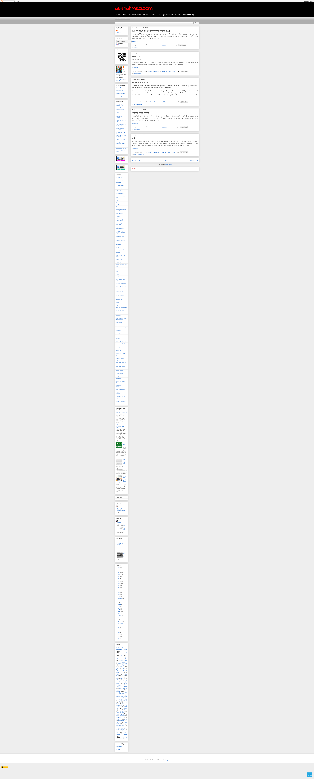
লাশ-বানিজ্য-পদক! (119, 247)
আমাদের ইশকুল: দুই (122, 665)
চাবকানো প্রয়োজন (137, 73)
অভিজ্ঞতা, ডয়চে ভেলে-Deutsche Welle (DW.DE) (120, 426)
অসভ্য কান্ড (121, 658)
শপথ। (117, 200)
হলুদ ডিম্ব (118, 274)
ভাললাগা (118, 717)
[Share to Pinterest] (185, 45)
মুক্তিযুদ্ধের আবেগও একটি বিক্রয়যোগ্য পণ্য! (121, 319)
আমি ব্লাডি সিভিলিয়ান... (121, 399)
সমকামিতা (118, 302)
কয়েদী (117, 376)
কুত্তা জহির (118, 378)
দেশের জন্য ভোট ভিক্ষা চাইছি (124, 462)
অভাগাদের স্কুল (124, 443)
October (120, 621)
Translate (122, 45)
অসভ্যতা (118, 252)
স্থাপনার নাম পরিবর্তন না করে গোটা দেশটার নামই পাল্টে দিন (121, 215)
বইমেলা (125, 710)
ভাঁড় (117, 715)
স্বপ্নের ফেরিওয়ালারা (120, 729)
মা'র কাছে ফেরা (119, 322)
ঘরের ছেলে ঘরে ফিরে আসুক (121, 307)
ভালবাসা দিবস (122, 715)
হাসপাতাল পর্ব (118, 276)
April (119, 606)
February (120, 601)
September (120, 617)
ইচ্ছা (123, 668)
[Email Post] (176, 45)
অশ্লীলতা (136, 47)
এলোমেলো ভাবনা (119, 677)
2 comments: (171, 127)
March (119, 604)
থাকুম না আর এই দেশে (121, 699)
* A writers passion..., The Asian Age (120, 106)
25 (119, 636)
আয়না (117, 668)
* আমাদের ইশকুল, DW (120, 146)
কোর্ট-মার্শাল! (118, 190)
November (120, 623)
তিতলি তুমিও (121, 697)
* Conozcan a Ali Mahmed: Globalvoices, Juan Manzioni (121, 134)
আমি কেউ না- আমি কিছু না (121, 180)
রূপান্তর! (118, 313)
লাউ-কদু (118, 722)
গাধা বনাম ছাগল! (119, 373)
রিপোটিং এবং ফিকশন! (120, 310)
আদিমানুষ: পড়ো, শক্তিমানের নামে (119, 219)
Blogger (167, 760)
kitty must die (119, 90)
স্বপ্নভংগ (123, 728)
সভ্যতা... (118, 305)
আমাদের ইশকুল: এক (122, 662)
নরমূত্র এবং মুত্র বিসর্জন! (121, 283)
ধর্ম (119, 702)
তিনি (117, 271)
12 (119, 579)
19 (119, 594)
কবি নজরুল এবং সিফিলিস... (119, 386)
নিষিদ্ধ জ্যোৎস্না (119, 705)
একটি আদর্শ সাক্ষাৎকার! (120, 389)
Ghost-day (119, 96)
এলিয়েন (123, 675)
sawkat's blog (121, 551)
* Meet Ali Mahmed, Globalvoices (121, 121)
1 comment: (170, 45)
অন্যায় (125, 654)
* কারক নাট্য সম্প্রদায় (120, 139)
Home (126, 18)
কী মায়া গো (121, 682)
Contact (119, 18)
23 (119, 632)
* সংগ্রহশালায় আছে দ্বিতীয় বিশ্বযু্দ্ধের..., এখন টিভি (120, 116)
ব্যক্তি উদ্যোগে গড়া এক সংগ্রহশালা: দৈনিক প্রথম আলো (121, 150)
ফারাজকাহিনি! (118, 182)
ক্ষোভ (117, 686)
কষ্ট (117, 680)
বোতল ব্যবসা (118, 335)
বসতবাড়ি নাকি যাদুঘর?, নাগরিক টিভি (120, 129)
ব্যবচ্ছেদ (118, 333)
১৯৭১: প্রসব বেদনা (121, 734)
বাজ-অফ (121, 711)
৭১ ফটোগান (119, 522)
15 (119, 585)
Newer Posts (136, 160)
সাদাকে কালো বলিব (120, 726)
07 (119, 567)
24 (119, 634)
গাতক (120, 688)
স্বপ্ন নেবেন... (119, 268)
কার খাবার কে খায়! (120, 544)
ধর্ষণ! (133, 138)
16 (119, 587)
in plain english (138, 104)
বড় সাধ (122, 714)
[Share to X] (182, 45)
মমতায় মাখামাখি (137, 129)
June (119, 611)
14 (119, 583)
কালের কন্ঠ (125, 680)
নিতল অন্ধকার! (119, 356)
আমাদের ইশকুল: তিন (122, 663)
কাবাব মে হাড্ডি (119, 259)
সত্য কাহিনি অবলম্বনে (120, 725)
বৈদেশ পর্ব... (118, 338)
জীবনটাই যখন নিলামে (121, 696)
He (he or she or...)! (140, 82)
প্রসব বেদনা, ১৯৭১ (120, 508)
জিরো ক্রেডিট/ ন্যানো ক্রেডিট (120, 695)
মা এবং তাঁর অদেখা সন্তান (121, 327)
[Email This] (179, 45)
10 (119, 574)
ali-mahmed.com (134, 8)
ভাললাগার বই (119, 719)
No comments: (172, 71)
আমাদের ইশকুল (123, 660)
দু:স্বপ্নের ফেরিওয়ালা (123, 700)
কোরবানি (117, 683)
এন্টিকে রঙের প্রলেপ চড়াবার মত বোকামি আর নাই (120, 232)
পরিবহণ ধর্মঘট (119, 350)
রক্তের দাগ (118, 315)
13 (119, 581)
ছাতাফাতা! (119, 32)
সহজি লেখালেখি (120, 543)
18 (119, 592)
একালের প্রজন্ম (136, 56)
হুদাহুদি (117, 732)
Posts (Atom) (168, 164)
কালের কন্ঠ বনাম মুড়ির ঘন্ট (121, 250)
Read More (135, 41)
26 (119, 639)
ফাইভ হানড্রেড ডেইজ (120, 396)
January (120, 598)
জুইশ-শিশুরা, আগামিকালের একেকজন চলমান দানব (121, 227)
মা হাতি (117, 325)
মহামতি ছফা (118, 330)
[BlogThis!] (181, 45)
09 (119, 572)
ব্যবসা (117, 714)
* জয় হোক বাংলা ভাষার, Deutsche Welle (120, 142)
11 (119, 576)
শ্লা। (124, 724)
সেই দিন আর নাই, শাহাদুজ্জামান (119, 292)
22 (119, 630)
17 (119, 590)
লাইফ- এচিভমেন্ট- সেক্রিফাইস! (119, 223)
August (120, 615)
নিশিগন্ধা (123, 703)
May (119, 609)
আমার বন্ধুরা (121, 666)
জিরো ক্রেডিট (121, 693)
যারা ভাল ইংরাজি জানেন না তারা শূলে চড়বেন (121, 241)
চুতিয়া (118, 692)
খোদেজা (125, 686)
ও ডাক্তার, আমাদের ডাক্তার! (140, 113)
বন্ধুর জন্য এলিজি (119, 188)
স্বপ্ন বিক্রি (118, 244)
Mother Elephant (120, 93)
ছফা (126, 692)
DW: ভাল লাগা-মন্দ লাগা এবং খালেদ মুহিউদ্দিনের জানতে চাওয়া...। (151, 31)
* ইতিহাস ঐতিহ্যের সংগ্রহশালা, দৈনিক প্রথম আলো (121, 111)
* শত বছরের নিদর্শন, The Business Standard (121, 125)
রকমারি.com (119, 746)
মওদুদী (125, 719)
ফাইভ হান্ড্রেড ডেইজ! (120, 193)
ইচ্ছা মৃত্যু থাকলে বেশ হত (139, 154)
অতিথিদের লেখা (121, 650)
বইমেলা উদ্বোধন (119, 348)
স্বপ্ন (117, 728)
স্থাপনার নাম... (119, 289)
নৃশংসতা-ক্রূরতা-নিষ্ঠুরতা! (121, 353)
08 (119, 570)
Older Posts (194, 160)
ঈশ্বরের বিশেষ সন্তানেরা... (119, 393)
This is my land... (120, 185)
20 (119, 596)
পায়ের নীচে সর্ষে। (119, 177)
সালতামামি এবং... (119, 299)
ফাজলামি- (125, 708)
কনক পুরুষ (122, 678)
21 (119, 627)
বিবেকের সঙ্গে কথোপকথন (121, 206)
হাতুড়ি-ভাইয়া (118, 262)
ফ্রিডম (120, 710)
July (119, 613)
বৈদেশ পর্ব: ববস (120, 713)
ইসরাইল (117, 674)
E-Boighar (119, 749)
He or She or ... (120, 88)
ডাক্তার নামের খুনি (119, 370)
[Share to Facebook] (184, 45)
